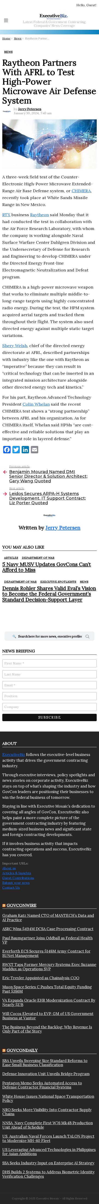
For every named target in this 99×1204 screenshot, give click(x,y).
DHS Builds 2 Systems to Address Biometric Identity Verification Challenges (48, 1174)
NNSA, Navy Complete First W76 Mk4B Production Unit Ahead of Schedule (47, 1125)
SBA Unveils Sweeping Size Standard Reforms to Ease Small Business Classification (44, 1063)
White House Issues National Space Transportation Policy (48, 1098)
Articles (11, 557)
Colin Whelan (36, 404)
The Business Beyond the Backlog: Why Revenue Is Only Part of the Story (47, 1029)
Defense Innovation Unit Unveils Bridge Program (46, 1074)
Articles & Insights (16, 873)
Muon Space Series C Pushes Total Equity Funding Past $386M (47, 989)
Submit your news (16, 883)
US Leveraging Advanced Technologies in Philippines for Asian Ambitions (49, 1152)
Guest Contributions (18, 878)
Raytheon (39, 214)
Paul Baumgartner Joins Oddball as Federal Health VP (47, 940)
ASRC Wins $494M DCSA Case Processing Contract (47, 929)
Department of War (38, 557)
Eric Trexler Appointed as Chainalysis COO (40, 978)
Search (87, 637)
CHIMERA (81, 190)
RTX (6, 214)
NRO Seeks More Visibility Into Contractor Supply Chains (47, 1112)
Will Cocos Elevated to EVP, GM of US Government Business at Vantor (47, 1016)
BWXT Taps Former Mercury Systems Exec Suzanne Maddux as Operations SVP (49, 966)
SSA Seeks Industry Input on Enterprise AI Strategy (48, 1163)
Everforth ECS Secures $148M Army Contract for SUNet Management (46, 953)
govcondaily (22, 1050)
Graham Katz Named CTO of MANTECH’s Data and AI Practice (48, 917)
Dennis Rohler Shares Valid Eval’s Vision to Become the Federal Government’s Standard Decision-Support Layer (49, 594)
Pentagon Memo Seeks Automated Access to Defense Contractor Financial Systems (42, 1085)
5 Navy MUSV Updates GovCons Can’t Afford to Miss (46, 567)
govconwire (21, 905)
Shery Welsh (14, 345)
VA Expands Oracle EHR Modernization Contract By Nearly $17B (48, 1002)
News (84, 581)
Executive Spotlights (58, 581)
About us (9, 868)
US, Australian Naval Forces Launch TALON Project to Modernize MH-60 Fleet (48, 1138)
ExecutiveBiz (13, 754)
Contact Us (11, 887)
